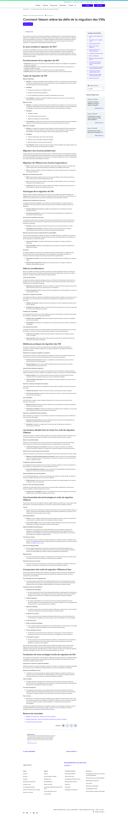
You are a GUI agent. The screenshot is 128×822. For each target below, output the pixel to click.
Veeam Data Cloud (69, 776)
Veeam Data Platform (70, 774)
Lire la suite (98, 108)
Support (46, 774)
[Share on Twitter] (67, 725)
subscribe (67, 765)
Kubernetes (68, 787)
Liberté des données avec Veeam (34, 722)
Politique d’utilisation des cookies (86, 809)
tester (87, 5)
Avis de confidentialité (72, 809)
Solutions (45, 5)
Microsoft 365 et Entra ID (71, 782)
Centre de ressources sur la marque (31, 790)
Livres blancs (89, 783)
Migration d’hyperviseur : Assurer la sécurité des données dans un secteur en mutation (46, 719)
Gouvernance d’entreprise (29, 782)
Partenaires (63, 5)
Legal (97, 809)
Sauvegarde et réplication (71, 790)
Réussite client (47, 779)
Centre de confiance (28, 792)
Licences (101, 809)
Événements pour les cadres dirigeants (95, 778)
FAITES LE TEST (28, 24)
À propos (25, 774)
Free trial (99, 5)
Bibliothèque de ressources (92, 781)
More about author (33, 743)
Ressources (53, 5)
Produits (38, 5)
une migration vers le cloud (37, 543)
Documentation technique (50, 776)
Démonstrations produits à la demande (95, 791)
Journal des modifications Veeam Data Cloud (53, 788)
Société (71, 5)
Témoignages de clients (91, 789)
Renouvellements (48, 782)
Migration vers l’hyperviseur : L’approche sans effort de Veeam (41, 716)
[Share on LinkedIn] (75, 725)
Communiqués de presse (29, 787)
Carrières (25, 779)
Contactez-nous (27, 784)
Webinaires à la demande (92, 786)
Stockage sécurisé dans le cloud (72, 779)
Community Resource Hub (50, 791)
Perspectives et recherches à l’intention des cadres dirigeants (95, 774)
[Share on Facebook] (63, 725)
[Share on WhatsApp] (71, 725)
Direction (25, 776)
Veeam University (48, 784)
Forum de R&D (47, 794)
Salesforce (67, 784)
